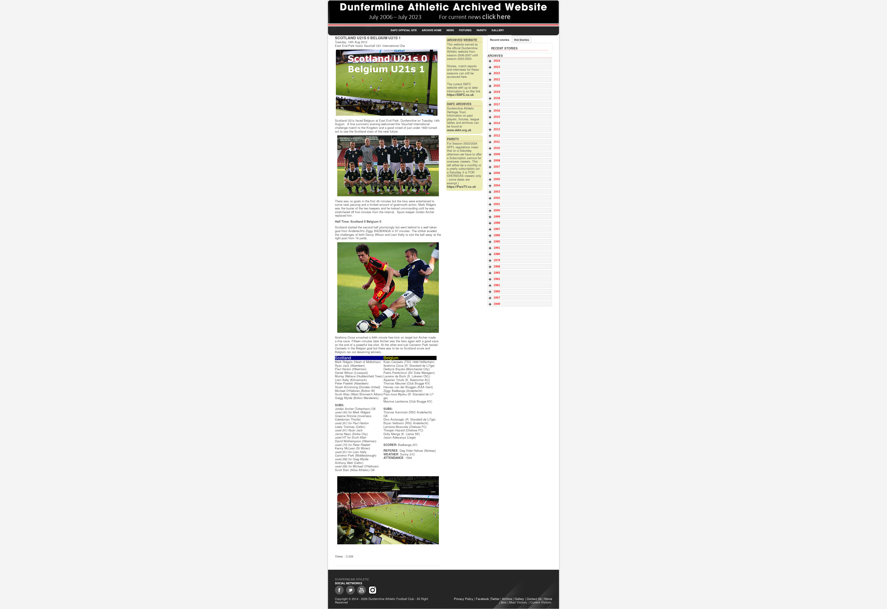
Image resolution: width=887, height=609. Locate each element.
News (450, 30)
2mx (504, 602)
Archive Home (431, 30)
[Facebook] (339, 590)
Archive (507, 599)
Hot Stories (521, 40)
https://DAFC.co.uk (460, 94)
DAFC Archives (459, 104)
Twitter (495, 599)
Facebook (482, 599)
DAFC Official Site (404, 30)
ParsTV (481, 30)
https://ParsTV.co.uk (461, 186)
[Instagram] (372, 590)
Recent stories (499, 40)
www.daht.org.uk (459, 130)
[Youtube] (361, 590)
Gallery (498, 30)
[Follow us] (350, 590)
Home (548, 599)
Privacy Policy (463, 599)
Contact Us (534, 599)
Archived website (462, 40)
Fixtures (465, 30)
